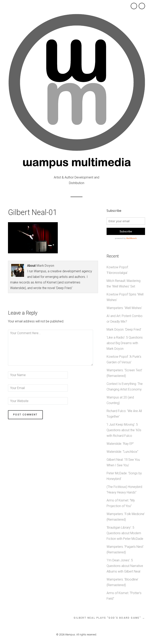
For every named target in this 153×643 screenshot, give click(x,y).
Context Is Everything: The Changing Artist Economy (125, 386)
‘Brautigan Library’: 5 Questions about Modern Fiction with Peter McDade (125, 533)
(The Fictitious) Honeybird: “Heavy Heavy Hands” (125, 489)
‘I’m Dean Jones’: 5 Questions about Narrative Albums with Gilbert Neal (125, 565)
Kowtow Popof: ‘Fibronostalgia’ (117, 270)
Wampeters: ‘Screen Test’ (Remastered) (124, 373)
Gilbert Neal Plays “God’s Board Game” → (109, 617)
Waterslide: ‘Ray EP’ (120, 444)
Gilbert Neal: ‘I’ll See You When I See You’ (123, 462)
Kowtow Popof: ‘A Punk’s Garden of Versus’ (124, 359)
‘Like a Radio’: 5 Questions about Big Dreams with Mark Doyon (125, 343)
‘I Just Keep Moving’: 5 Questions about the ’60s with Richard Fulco (124, 430)
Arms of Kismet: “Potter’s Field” (124, 595)
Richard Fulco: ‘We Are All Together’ (124, 413)
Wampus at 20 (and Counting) (120, 400)
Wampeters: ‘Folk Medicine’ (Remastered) (126, 516)
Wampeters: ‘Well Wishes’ (124, 308)
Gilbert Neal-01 (32, 212)
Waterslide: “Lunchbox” (122, 452)
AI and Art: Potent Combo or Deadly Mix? (124, 318)
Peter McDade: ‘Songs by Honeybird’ (124, 476)
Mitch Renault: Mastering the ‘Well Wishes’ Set (123, 283)
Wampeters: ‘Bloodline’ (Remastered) (122, 582)
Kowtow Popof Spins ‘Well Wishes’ (125, 297)
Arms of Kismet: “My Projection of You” (121, 503)
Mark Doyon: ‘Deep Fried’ (124, 329)
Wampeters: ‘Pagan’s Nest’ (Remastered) (125, 549)
